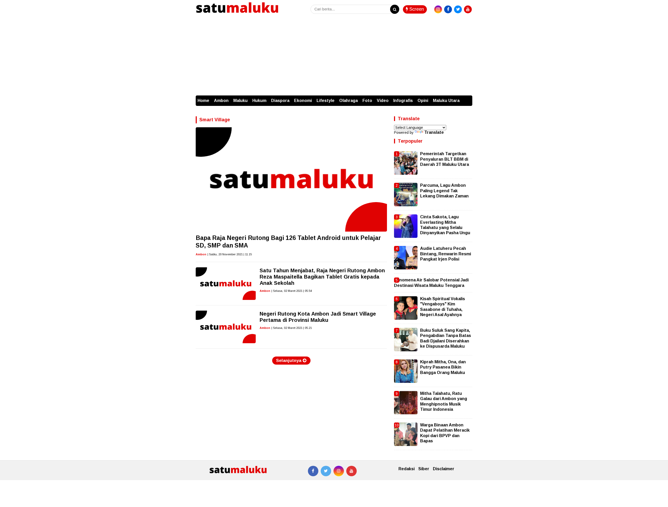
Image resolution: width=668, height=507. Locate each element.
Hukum (259, 100)
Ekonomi (303, 100)
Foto (367, 100)
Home (203, 100)
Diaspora (280, 100)
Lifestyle (326, 100)
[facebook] (448, 9)
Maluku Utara (446, 100)
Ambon (221, 100)
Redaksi (406, 469)
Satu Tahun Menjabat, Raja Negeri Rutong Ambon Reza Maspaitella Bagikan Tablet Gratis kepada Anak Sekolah (322, 277)
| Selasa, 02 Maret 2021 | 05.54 (291, 290)
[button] (467, 98)
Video (383, 100)
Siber (423, 469)
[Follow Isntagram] (338, 471)
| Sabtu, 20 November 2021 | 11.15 (229, 254)
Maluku (240, 100)
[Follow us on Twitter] (326, 471)
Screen (416, 9)
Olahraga (348, 100)
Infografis (403, 100)
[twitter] (458, 9)
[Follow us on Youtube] (351, 471)
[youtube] (468, 9)
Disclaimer (443, 469)
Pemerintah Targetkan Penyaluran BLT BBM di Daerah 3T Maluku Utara (444, 159)
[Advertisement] (334, 56)
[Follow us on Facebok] (313, 471)
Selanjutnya (289, 360)
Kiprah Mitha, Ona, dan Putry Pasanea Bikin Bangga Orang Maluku (443, 367)
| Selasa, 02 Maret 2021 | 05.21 (291, 327)
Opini (423, 100)
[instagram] (438, 9)
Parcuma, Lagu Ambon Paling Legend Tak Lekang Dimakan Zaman (444, 190)
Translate (434, 132)
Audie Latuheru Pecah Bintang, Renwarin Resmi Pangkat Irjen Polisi (445, 253)
